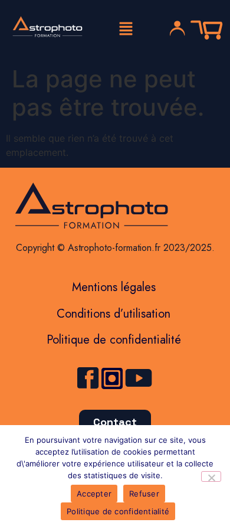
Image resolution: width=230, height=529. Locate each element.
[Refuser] (211, 476)
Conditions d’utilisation (113, 313)
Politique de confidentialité (114, 339)
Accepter (94, 493)
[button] (125, 29)
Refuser (144, 493)
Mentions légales (114, 287)
